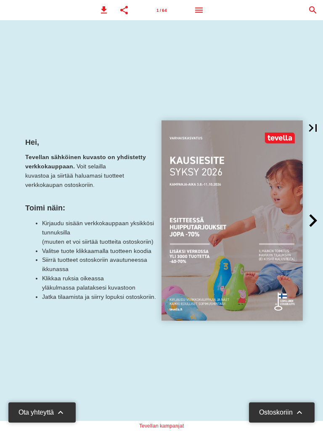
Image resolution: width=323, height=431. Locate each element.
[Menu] (199, 10)
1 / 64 (161, 10)
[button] (104, 10)
